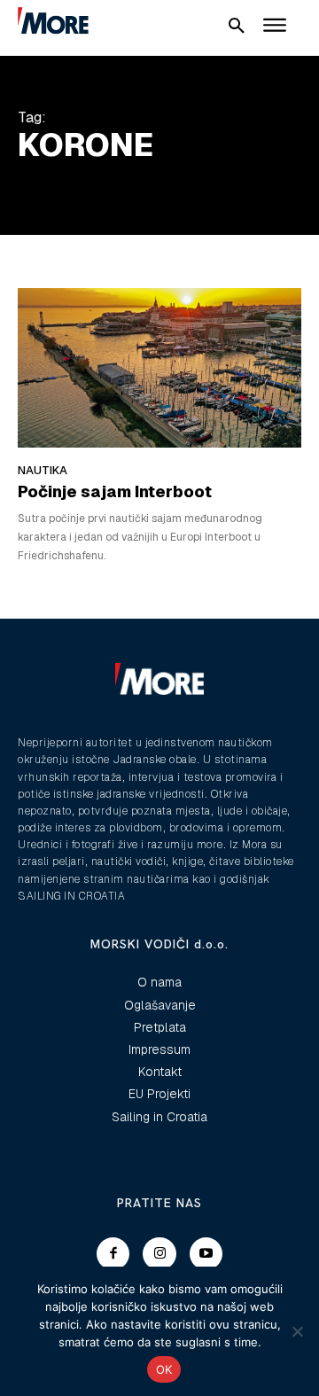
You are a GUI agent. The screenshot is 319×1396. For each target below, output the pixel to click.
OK (164, 1369)
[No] (297, 1331)
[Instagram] (159, 1254)
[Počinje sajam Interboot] (159, 367)
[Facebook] (113, 1254)
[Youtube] (206, 1254)
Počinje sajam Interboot (115, 491)
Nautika (42, 470)
